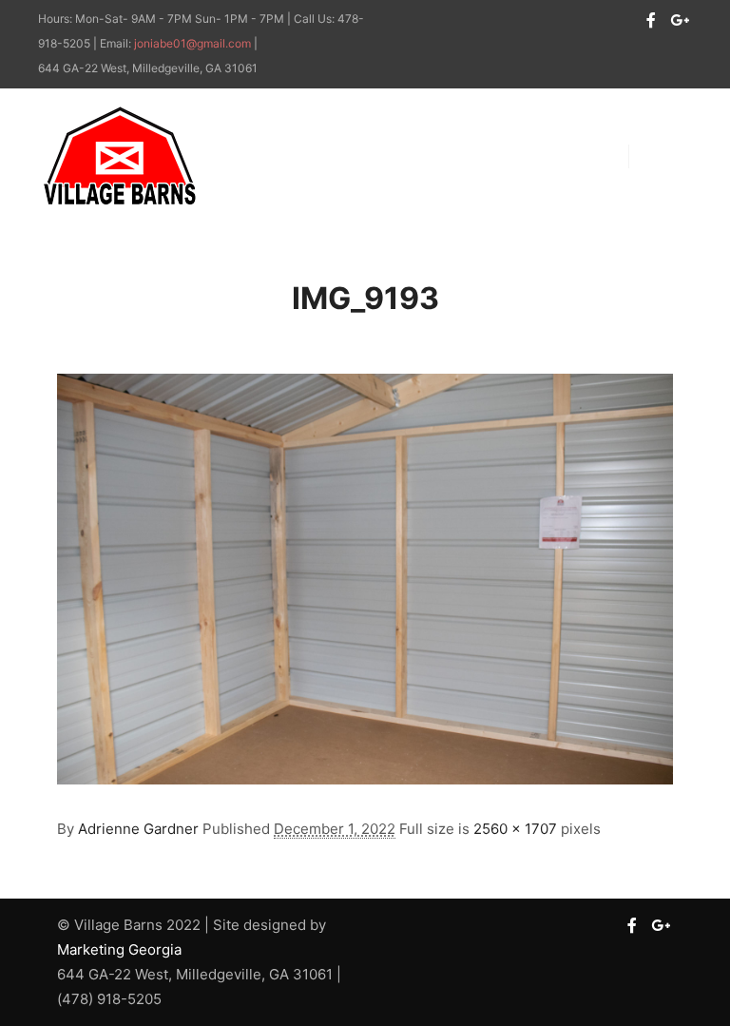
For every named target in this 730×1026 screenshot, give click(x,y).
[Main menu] (661, 156)
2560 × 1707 (515, 829)
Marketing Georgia (119, 949)
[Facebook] (651, 20)
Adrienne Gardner (138, 829)
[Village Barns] (119, 155)
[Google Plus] (679, 20)
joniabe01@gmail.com (192, 43)
